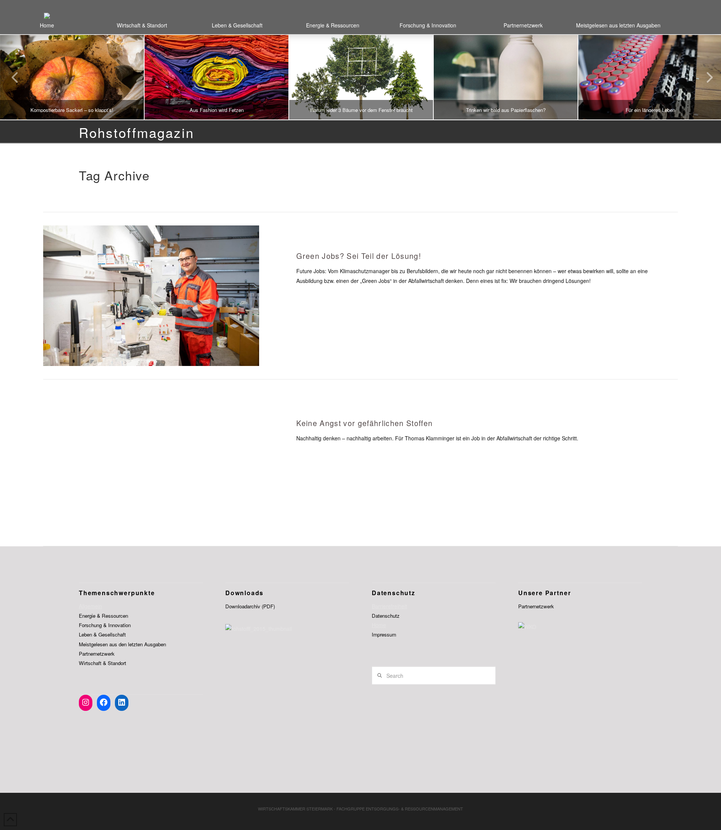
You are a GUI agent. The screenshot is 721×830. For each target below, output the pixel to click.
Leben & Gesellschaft (102, 634)
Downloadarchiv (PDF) (250, 606)
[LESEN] (151, 295)
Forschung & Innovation (105, 625)
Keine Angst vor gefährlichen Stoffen (364, 422)
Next (705, 77)
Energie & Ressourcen (103, 615)
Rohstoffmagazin (136, 132)
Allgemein (90, 606)
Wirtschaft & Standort (102, 663)
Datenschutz (386, 615)
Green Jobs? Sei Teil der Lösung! (358, 255)
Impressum (384, 634)
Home (379, 625)
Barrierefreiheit (389, 606)
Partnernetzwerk (97, 653)
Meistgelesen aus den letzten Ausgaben (122, 644)
